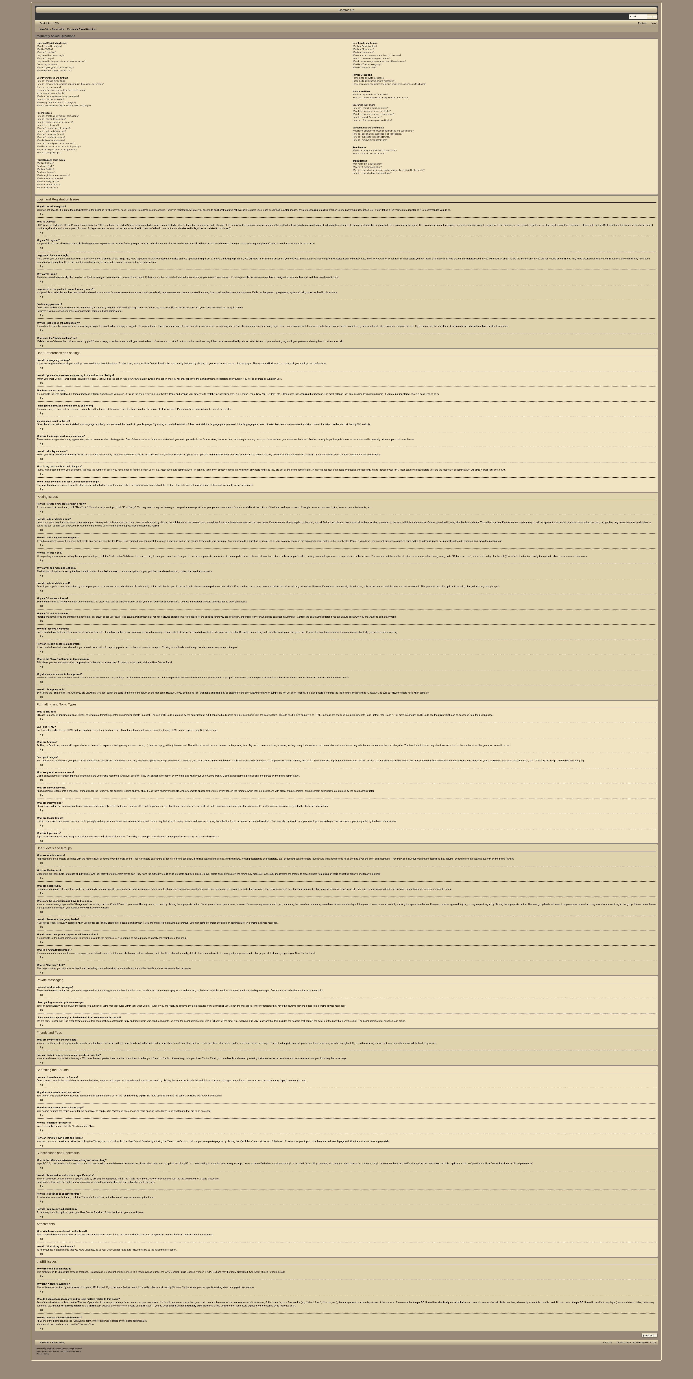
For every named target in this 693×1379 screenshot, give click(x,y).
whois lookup (254, 1302)
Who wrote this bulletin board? (367, 164)
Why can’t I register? (46, 52)
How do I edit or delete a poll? (51, 131)
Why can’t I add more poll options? (53, 128)
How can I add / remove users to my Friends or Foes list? (380, 97)
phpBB (356, 424)
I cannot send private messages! (368, 78)
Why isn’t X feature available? (367, 167)
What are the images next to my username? (58, 96)
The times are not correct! (49, 87)
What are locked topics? (48, 184)
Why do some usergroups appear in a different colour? (379, 61)
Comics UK (347, 10)
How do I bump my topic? (49, 152)
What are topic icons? (47, 187)
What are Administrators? (365, 46)
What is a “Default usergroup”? (368, 64)
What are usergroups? (363, 52)
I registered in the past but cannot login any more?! (61, 61)
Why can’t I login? (45, 58)
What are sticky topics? (48, 181)
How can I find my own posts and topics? (372, 120)
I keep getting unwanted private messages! (374, 81)
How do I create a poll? (48, 125)
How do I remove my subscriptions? (370, 140)
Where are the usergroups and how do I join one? (377, 55)
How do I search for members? (368, 117)
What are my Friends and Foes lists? (370, 94)
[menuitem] (55, 23)
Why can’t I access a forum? (50, 134)
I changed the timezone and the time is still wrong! (61, 90)
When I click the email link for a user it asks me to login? (64, 105)
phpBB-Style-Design (72, 1351)
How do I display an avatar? (50, 99)
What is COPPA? (45, 49)
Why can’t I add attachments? (51, 137)
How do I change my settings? (51, 81)
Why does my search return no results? (372, 111)
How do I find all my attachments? (369, 153)
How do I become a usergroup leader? (371, 58)
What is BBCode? (45, 163)
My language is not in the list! (51, 93)
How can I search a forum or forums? (371, 108)
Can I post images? (46, 172)
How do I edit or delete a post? (51, 119)
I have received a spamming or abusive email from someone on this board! (389, 84)
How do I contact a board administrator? (372, 173)
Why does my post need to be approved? (57, 149)
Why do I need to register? (49, 46)
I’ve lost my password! (47, 64)
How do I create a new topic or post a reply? (58, 116)
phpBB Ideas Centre (178, 1287)
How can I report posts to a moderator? (56, 143)
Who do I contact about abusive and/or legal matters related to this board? (389, 170)
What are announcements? (50, 178)
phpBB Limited (124, 1272)
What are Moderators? (363, 49)
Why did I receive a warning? (51, 140)
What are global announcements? (53, 175)
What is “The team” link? (364, 67)
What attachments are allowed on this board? (375, 150)
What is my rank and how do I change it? (56, 102)
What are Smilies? (46, 169)
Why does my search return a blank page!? (374, 114)
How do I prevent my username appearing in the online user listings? (70, 84)
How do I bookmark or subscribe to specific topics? (377, 134)
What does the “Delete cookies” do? (54, 70)
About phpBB (261, 1272)
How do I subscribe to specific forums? (371, 137)
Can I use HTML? (45, 166)
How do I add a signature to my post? (55, 122)
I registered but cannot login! (50, 55)
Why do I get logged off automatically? (55, 67)
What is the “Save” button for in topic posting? (59, 146)
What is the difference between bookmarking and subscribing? (383, 131)
